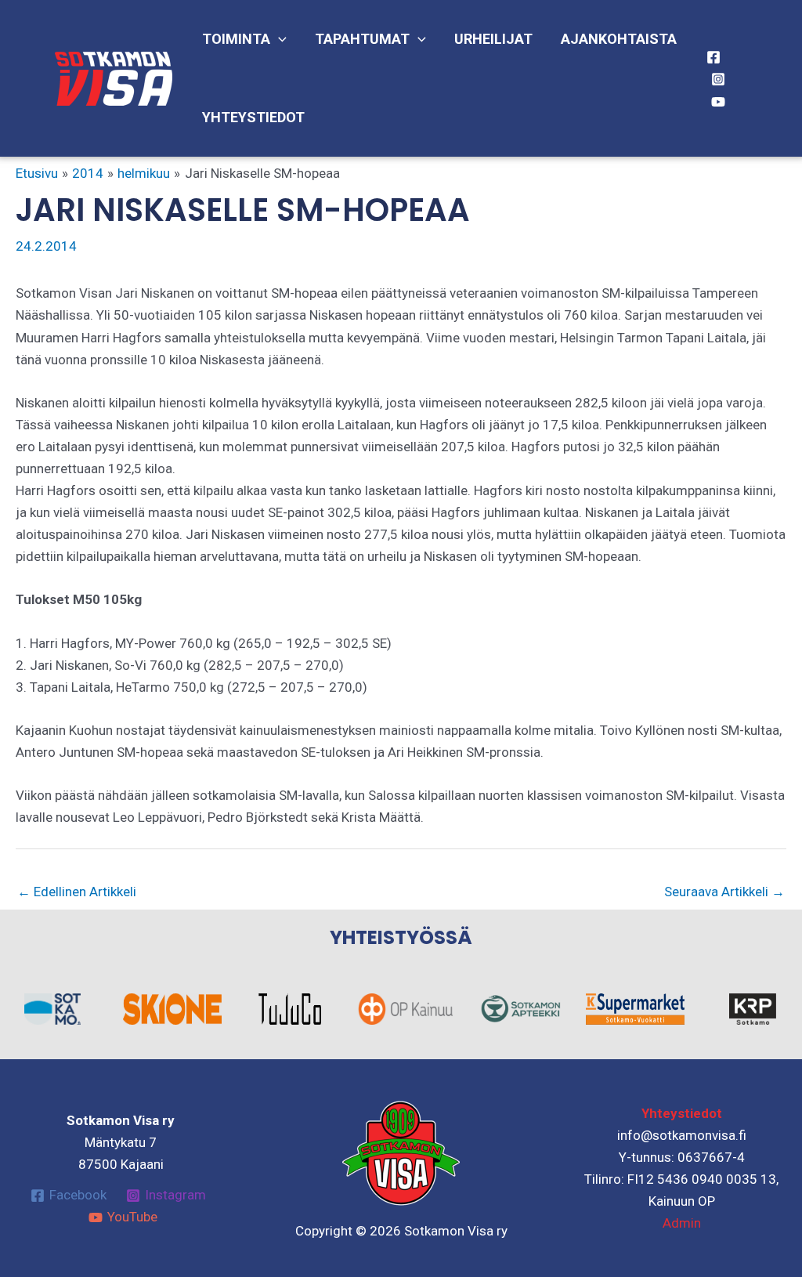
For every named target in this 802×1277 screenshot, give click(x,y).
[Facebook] (713, 57)
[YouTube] (718, 102)
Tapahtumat (362, 39)
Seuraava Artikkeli (724, 891)
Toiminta (236, 39)
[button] (278, 39)
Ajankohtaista (619, 39)
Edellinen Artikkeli (76, 891)
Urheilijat (493, 39)
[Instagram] (718, 79)
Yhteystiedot (253, 117)
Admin (682, 1223)
